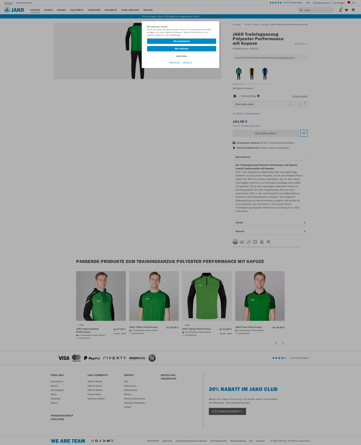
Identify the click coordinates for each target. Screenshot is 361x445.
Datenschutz (174, 62)
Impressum (187, 62)
